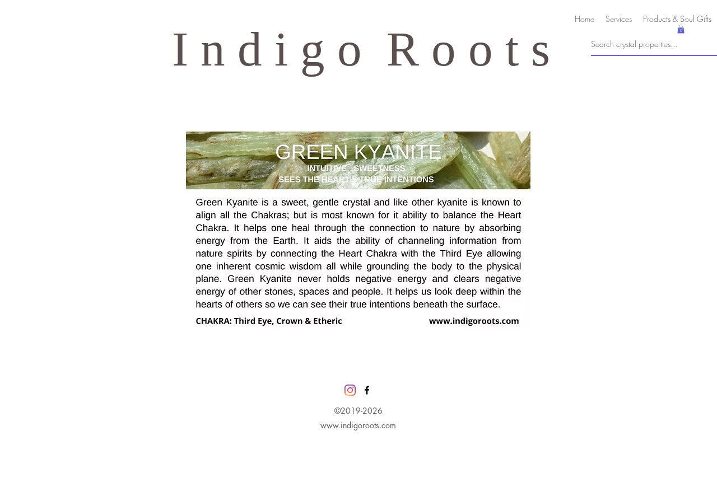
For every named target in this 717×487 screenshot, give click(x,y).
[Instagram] (350, 390)
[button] (681, 29)
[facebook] (367, 390)
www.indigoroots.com (358, 425)
